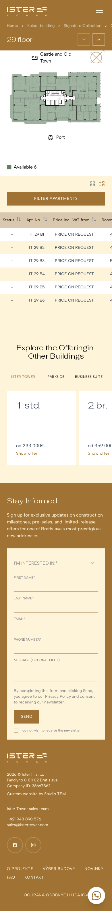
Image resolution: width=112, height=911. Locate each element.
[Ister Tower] (27, 11)
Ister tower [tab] (23, 377)
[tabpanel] (56, 428)
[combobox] (50, 563)
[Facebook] (15, 845)
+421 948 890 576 (24, 819)
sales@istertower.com (27, 824)
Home (12, 25)
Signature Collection (82, 25)
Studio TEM (55, 793)
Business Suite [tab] (89, 377)
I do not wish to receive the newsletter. (51, 730)
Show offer (27, 453)
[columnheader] (12, 220)
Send (26, 716)
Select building (41, 25)
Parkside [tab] (56, 377)
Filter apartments (56, 198)
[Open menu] (99, 11)
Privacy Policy (58, 696)
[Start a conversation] (96, 895)
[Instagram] (33, 845)
